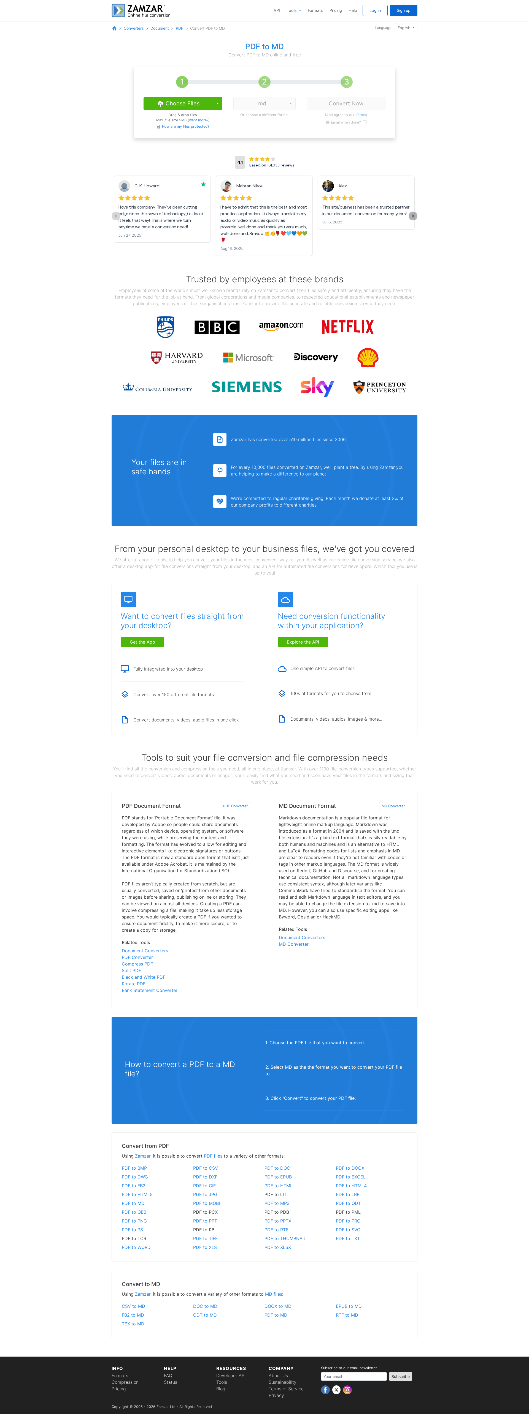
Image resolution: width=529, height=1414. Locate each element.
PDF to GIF (204, 1185)
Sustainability (282, 1382)
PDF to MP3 (277, 1203)
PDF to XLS (205, 1247)
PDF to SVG (348, 1229)
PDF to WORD (136, 1247)
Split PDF (131, 970)
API (277, 10)
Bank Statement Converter (149, 990)
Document (159, 28)
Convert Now (346, 103)
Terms (361, 115)
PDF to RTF (276, 1229)
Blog (220, 1388)
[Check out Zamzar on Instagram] (347, 1389)
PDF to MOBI (206, 1203)
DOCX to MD (278, 1306)
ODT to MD (205, 1315)
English (404, 27)
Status (170, 1382)
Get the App (142, 642)
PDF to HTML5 (137, 1194)
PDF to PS (132, 1229)
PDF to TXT (348, 1238)
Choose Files (181, 103)
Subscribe (401, 1376)
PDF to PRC (348, 1221)
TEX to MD (133, 1324)
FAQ (168, 1375)
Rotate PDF (133, 983)
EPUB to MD (349, 1306)
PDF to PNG (134, 1221)
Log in (375, 10)
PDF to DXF (205, 1177)
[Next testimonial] (413, 216)
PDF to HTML (278, 1185)
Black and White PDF (143, 977)
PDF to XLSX (277, 1247)
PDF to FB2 (133, 1185)
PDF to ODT (348, 1203)
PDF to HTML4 (351, 1185)
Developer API (230, 1375)
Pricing (336, 10)
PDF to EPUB (278, 1177)
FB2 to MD (133, 1315)
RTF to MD (347, 1315)
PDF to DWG (135, 1177)
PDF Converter (235, 806)
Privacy (276, 1395)
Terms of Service (286, 1388)
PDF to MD (133, 1203)
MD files (273, 1294)
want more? (198, 120)
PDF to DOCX (350, 1168)
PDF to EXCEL (351, 1177)
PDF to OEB (134, 1212)
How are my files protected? (185, 126)
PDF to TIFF (205, 1238)
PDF (179, 28)
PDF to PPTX (277, 1221)
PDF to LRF (347, 1194)
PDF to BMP (134, 1168)
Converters (134, 28)
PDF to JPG (205, 1194)
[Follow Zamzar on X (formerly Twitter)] (337, 1389)
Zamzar (142, 1156)
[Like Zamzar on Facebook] (326, 1389)
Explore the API (303, 642)
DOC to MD (205, 1306)
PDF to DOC (277, 1168)
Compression (125, 1382)
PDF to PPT (205, 1221)
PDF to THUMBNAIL (285, 1238)
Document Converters (145, 950)
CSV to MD (133, 1306)
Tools (292, 10)
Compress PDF (137, 964)
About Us (278, 1375)
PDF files (213, 1156)
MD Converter (393, 806)
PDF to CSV (205, 1168)
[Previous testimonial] (116, 216)
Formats (315, 10)
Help (353, 10)
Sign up (404, 10)
